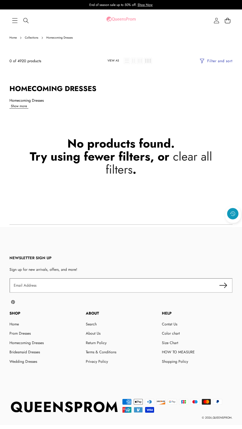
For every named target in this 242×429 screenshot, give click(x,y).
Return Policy (96, 343)
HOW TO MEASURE (178, 352)
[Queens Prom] (121, 20)
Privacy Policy (97, 361)
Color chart (171, 333)
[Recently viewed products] (232, 213)
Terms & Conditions (101, 352)
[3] (140, 61)
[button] (227, 20)
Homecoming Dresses (26, 343)
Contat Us (169, 324)
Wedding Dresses (23, 361)
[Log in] (216, 20)
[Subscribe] (223, 285)
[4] (148, 61)
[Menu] (14, 20)
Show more (19, 106)
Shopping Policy (175, 361)
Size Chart (170, 343)
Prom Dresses (20, 333)
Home (14, 324)
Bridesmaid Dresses (24, 352)
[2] (133, 61)
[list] (127, 61)
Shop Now (145, 4)
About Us (93, 333)
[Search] (26, 20)
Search (91, 324)
